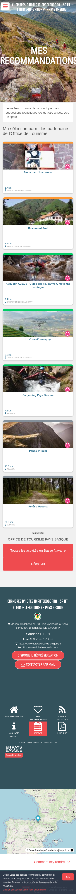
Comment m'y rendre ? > (52, 862)
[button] (38, 167)
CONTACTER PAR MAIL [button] (40, 664)
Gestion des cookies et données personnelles (24, 889)
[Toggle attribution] (72, 850)
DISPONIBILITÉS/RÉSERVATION (38, 655)
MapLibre (64, 850)
